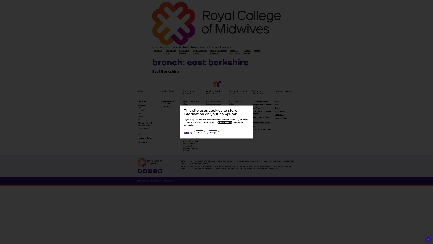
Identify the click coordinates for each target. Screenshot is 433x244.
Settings (188, 133)
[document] (216, 122)
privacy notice (224, 122)
